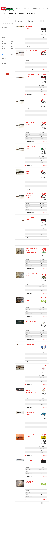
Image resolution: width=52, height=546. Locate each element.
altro (7, 50)
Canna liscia (41, 39)
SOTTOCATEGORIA (6, 32)
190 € (27, 53)
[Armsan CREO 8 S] (20, 26)
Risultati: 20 (31, 21)
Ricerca (5, 8)
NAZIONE (4, 58)
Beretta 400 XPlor (31, 122)
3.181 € (28, 173)
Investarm (28, 298)
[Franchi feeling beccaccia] (20, 344)
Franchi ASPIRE (30, 412)
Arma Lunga (41, 37)
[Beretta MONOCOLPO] (20, 52)
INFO (4, 10)
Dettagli (45, 46)
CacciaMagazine (36, 8)
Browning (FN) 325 (31, 460)
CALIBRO (4, 52)
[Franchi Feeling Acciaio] (20, 101)
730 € (27, 76)
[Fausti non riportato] (20, 275)
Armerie (11, 8)
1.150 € (28, 414)
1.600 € (28, 101)
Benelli (5, 46)
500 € (27, 275)
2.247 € (28, 124)
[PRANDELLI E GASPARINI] (20, 483)
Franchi (5, 43)
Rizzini (5, 45)
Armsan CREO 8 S (30, 26)
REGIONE (4, 63)
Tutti (3, 34)
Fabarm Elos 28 (30, 434)
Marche (18, 8)
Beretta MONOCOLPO (32, 51)
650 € (27, 485)
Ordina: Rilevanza (20, 21)
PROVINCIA (4, 68)
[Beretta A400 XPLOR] (20, 367)
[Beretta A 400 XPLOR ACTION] (20, 250)
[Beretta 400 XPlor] (20, 124)
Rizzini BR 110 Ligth (31, 321)
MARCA (3, 37)
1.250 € (28, 148)
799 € (27, 219)
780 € (27, 323)
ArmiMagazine (26, 8)
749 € (27, 28)
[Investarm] (20, 300)
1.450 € (28, 368)
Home (3, 15)
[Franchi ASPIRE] (20, 412)
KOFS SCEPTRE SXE (31, 217)
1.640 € (28, 437)
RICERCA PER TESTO (6, 22)
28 (41, 41)
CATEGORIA (4, 27)
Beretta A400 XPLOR (31, 366)
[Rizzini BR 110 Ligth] (20, 321)
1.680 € (28, 348)
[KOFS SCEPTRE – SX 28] (20, 77)
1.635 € (28, 197)
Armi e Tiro (45, 8)
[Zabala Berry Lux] (20, 148)
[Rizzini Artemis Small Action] (20, 172)
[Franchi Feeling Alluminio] (20, 195)
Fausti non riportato (31, 273)
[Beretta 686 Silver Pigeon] (20, 389)
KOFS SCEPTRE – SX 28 (32, 74)
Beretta (5, 41)
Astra (4, 48)
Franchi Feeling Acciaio (32, 99)
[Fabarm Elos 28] (20, 436)
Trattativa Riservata (31, 252)
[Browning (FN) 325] (20, 459)
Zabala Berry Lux (30, 146)
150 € (27, 300)
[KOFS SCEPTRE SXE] (20, 220)
